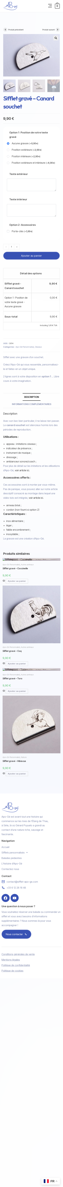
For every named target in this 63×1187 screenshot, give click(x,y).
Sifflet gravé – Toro (12, 678)
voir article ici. (22, 470)
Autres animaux (27, 564)
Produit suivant (48, 30)
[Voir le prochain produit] (58, 29)
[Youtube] (15, 898)
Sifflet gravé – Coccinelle (15, 568)
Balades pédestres (12, 858)
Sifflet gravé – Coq (12, 651)
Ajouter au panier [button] (17, 581)
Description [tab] (31, 397)
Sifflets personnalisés (13, 852)
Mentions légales (11, 959)
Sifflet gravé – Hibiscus (14, 761)
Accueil (5, 847)
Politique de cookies (12, 970)
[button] (50, 6)
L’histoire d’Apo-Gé (12, 863)
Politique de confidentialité (16, 965)
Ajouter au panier (31, 255)
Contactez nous (10, 869)
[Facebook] (6, 898)
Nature (24, 757)
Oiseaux (38, 347)
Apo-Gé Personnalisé (25, 347)
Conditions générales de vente (18, 954)
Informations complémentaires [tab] (31, 404)
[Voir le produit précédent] (5, 29)
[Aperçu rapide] (4, 580)
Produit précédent (16, 30)
